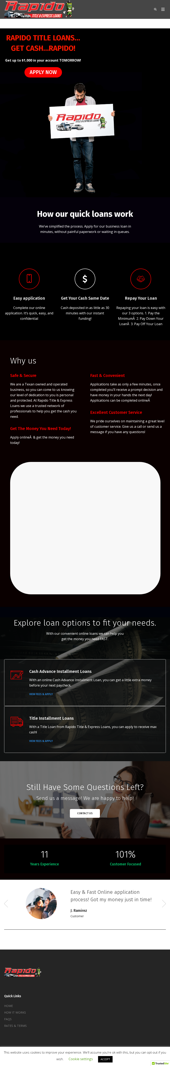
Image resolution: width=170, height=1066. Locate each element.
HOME (8, 1012)
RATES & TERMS (15, 1032)
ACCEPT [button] (105, 1059)
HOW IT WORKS (15, 1019)
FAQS (8, 1026)
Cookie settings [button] (81, 1059)
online (24, 437)
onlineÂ (144, 400)
